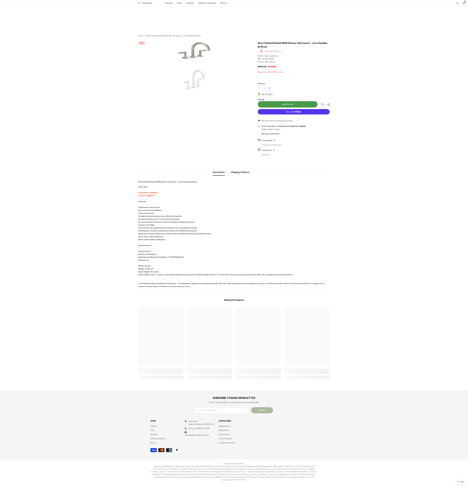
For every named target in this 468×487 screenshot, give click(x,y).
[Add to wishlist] (322, 104)
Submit (262, 410)
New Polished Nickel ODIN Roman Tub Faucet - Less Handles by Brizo (293, 45)
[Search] (457, 3)
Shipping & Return (240, 172)
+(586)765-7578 (203, 428)
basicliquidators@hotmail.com (197, 435)
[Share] (327, 105)
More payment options (294, 115)
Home (140, 36)
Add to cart (287, 104)
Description (219, 172)
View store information (270, 133)
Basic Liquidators (271, 56)
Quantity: (261, 83)
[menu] (139, 2)
